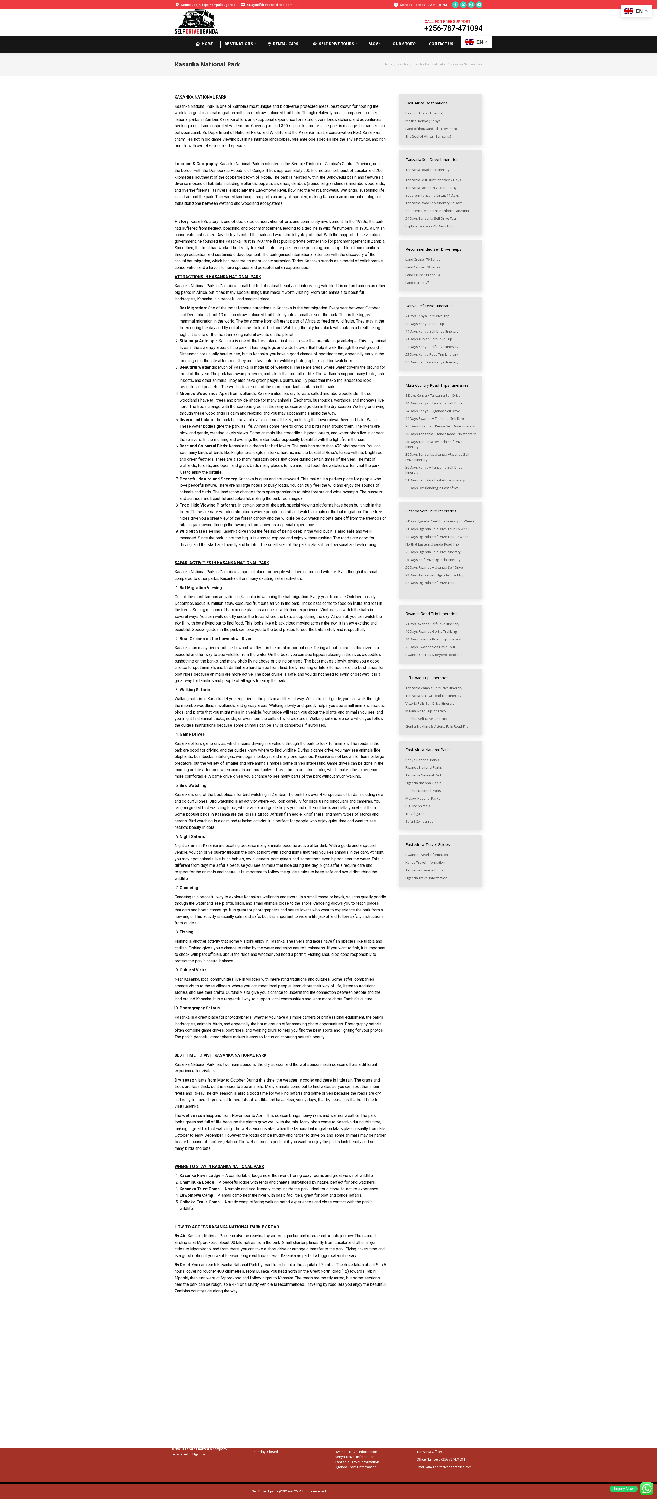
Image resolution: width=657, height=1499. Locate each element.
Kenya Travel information (425, 862)
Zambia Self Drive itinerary (426, 718)
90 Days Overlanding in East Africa (432, 487)
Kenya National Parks (422, 759)
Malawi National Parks (423, 798)
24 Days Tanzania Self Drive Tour (431, 218)
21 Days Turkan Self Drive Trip (428, 339)
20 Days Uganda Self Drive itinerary (433, 552)
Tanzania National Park (423, 775)
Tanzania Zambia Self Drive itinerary (434, 688)
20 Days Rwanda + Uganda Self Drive (434, 567)
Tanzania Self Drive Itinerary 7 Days (433, 180)
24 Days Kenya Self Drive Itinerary (431, 346)
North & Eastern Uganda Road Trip (432, 544)
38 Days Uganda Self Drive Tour (430, 582)
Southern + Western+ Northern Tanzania (437, 210)
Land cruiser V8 (417, 282)
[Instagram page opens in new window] (471, 4)
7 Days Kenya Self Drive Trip (427, 316)
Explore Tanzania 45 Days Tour (429, 226)
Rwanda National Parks (423, 767)
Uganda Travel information (426, 877)
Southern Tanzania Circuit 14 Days (432, 195)
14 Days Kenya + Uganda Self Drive (433, 410)
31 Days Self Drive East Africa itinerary (435, 480)
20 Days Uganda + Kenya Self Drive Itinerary (440, 426)
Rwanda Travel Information (426, 854)
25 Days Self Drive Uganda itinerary (433, 559)
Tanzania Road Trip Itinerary (427, 169)
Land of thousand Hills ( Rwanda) (431, 128)
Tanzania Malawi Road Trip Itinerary (433, 695)
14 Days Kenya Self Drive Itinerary (431, 331)
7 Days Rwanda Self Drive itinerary (432, 623)
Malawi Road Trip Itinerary (426, 711)
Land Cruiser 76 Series (422, 259)
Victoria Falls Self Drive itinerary (430, 703)
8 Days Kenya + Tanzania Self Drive (433, 395)
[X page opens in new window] (463, 4)
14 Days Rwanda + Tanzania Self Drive (435, 418)
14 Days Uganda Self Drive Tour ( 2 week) (437, 536)
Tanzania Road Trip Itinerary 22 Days (434, 203)
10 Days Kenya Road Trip (424, 323)
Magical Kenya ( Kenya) (423, 121)
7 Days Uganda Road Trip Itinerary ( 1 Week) (439, 521)
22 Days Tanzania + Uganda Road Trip (435, 575)
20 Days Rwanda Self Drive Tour (430, 647)
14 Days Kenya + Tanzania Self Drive (434, 403)
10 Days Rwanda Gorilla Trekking (431, 631)
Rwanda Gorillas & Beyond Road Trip (434, 654)
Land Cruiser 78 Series (422, 267)
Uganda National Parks (423, 783)
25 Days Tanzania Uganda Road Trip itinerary (440, 434)
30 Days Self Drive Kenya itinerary (431, 362)
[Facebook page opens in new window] (455, 4)
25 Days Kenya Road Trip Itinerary (431, 354)
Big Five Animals (417, 806)
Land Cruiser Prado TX (422, 274)
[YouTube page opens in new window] (479, 4)
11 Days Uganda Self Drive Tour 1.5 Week (437, 529)
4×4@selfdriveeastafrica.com (449, 1467)
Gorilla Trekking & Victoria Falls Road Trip (437, 726)
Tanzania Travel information (427, 870)
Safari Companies (419, 821)
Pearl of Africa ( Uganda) (424, 113)
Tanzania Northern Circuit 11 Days (431, 187)
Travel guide (415, 813)
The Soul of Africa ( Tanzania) (428, 136)
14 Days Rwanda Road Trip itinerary (433, 639)
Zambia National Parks (423, 790)
